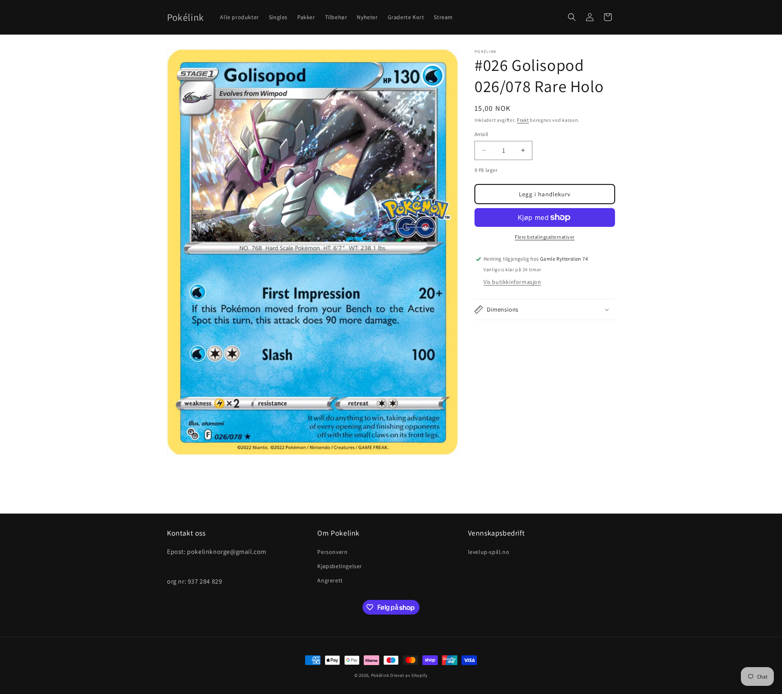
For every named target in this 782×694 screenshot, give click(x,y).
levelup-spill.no (489, 551)
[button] (572, 17)
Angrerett (330, 580)
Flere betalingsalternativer (545, 237)
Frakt (523, 120)
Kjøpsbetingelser (339, 565)
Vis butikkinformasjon (512, 282)
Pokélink (380, 675)
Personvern (332, 551)
